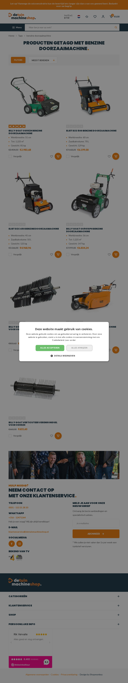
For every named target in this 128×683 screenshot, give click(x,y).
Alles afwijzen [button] (79, 348)
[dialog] (64, 341)
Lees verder (70, 340)
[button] (64, 355)
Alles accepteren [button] (49, 348)
